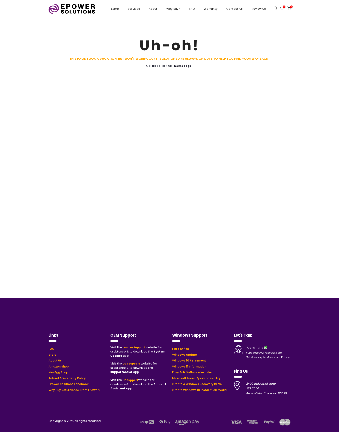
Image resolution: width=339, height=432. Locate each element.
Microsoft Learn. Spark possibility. (196, 378)
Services (134, 9)
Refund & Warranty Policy (67, 378)
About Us (55, 361)
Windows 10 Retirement (189, 361)
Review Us (258, 9)
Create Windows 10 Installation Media (199, 390)
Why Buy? (173, 9)
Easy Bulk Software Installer (192, 372)
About (153, 9)
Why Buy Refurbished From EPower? (74, 390)
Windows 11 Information (189, 367)
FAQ (192, 9)
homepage (183, 66)
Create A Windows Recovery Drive (197, 384)
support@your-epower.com (264, 352)
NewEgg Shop (58, 372)
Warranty (211, 9)
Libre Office (180, 349)
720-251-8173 (254, 348)
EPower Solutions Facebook (68, 384)
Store (115, 9)
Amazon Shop (59, 367)
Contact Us (234, 9)
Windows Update (184, 355)
